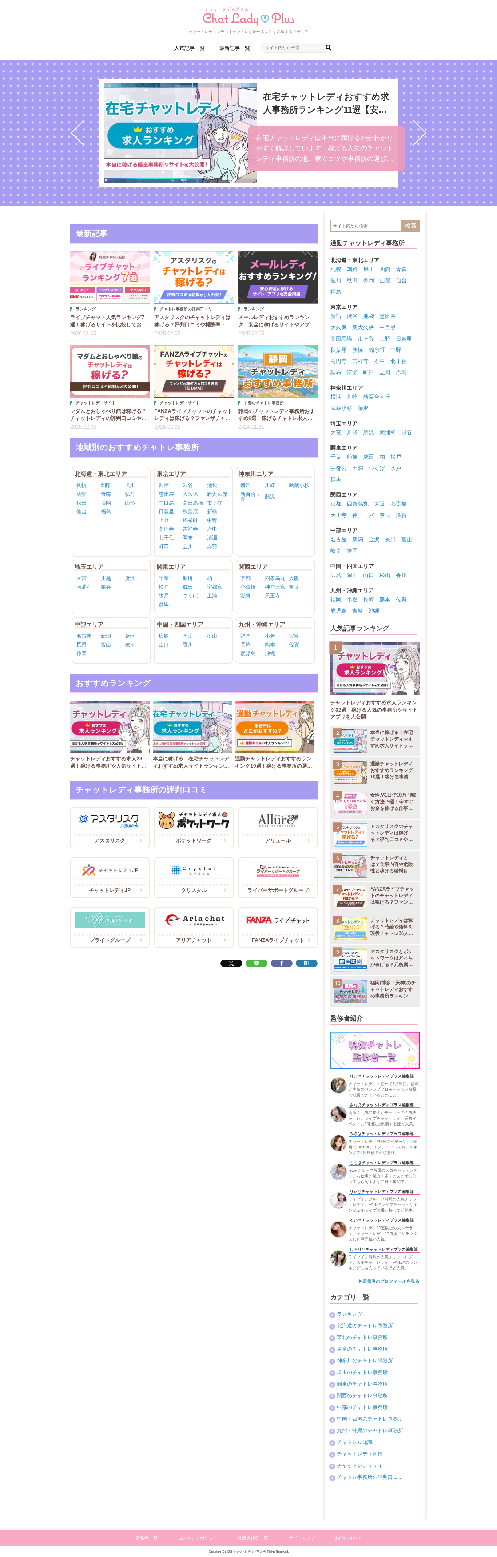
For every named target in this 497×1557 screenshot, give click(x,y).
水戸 (164, 595)
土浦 (212, 595)
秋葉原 (190, 511)
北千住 (166, 538)
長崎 (245, 645)
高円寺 (166, 529)
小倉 (270, 636)
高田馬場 (193, 503)
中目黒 (166, 503)
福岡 (245, 636)
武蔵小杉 (299, 485)
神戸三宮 (275, 587)
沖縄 (270, 653)
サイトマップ (302, 1538)
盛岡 (106, 503)
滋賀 (245, 595)
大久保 (190, 494)
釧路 (106, 485)
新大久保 (217, 494)
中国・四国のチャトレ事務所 (370, 1419)
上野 (164, 520)
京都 (245, 578)
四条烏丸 (275, 578)
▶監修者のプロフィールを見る (389, 1281)
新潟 (106, 636)
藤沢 (270, 496)
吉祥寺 (190, 529)
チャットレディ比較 (360, 1454)
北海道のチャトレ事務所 (365, 1326)
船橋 (188, 578)
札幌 (81, 485)
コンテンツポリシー (197, 1538)
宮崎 (294, 636)
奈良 (294, 587)
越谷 (106, 587)
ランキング (349, 1314)
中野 (212, 520)
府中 (212, 529)
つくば (190, 595)
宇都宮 (214, 587)
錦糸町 (190, 520)
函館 (81, 494)
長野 (81, 645)
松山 (212, 636)
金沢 (130, 636)
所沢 (130, 578)
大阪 (294, 578)
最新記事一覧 (234, 48)
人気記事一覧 (189, 48)
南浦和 (84, 587)
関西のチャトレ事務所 (362, 1395)
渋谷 (188, 485)
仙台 (81, 511)
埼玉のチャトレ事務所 (362, 1372)
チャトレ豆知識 (355, 1442)
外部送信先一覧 (253, 1538)
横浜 (245, 485)
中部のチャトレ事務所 (362, 1407)
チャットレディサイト (362, 1465)
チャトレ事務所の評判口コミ (370, 1477)
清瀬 (212, 538)
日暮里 (166, 511)
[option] (248, 133)
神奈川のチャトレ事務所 (365, 1360)
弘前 (130, 494)
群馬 (164, 604)
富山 (106, 645)
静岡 (81, 653)
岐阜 (130, 645)
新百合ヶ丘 (250, 496)
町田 (164, 546)
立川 (188, 546)
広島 (164, 636)
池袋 (212, 485)
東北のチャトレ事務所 (362, 1337)
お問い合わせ (348, 1538)
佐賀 (294, 645)
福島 (106, 511)
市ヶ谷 (214, 503)
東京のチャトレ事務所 (362, 1349)
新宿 (164, 485)
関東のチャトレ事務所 (362, 1384)
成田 (188, 587)
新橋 (212, 511)
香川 (188, 645)
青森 (106, 494)
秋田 (81, 503)
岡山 (188, 636)
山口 (164, 645)
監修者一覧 (147, 1538)
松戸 (164, 587)
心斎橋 (248, 587)
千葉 (164, 578)
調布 (188, 538)
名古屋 (84, 636)
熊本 (270, 645)
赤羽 (212, 546)
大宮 (81, 578)
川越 (106, 578)
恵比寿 (166, 494)
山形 (130, 503)
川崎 (270, 485)
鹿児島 (248, 653)
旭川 (130, 485)
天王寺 (272, 595)
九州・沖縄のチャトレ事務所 (370, 1430)
